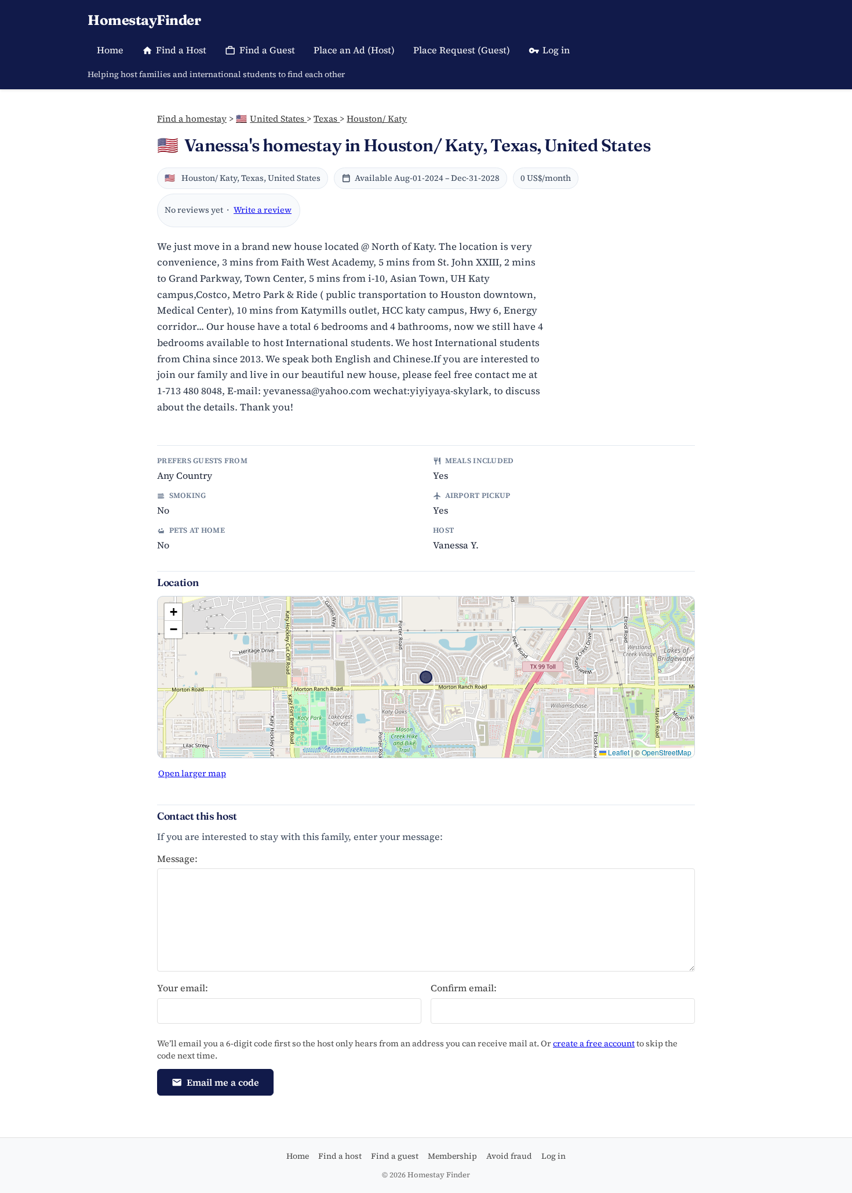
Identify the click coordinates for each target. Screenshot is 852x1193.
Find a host (340, 1156)
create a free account (594, 1043)
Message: (177, 858)
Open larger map (192, 773)
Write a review (263, 210)
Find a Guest (267, 49)
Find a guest (394, 1156)
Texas (327, 118)
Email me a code (223, 1082)
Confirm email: (464, 987)
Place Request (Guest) (461, 49)
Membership (452, 1156)
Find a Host (181, 49)
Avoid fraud (509, 1156)
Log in (556, 49)
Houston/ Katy (377, 118)
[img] (426, 677)
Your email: (182, 987)
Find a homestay (192, 118)
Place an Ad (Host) (354, 49)
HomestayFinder (144, 20)
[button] (173, 612)
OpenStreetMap (666, 752)
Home (110, 49)
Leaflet (617, 752)
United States (271, 118)
